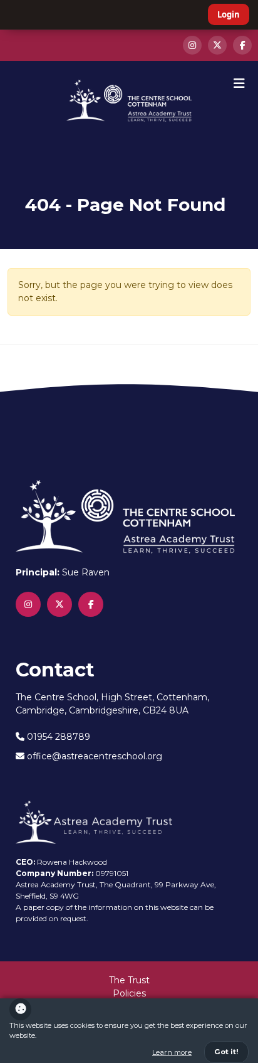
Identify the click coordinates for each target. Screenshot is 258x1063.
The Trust (129, 980)
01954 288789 (57, 736)
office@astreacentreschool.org (93, 756)
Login (228, 14)
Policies (129, 993)
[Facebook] (242, 45)
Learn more (172, 1052)
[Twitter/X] (217, 45)
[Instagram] (192, 45)
